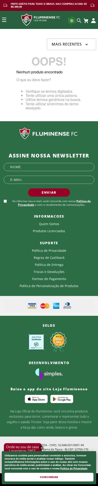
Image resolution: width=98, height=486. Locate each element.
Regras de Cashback (49, 258)
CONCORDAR (49, 477)
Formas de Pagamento (49, 279)
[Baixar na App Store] (36, 399)
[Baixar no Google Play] (61, 399)
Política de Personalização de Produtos (49, 286)
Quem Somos (49, 224)
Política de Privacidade (73, 468)
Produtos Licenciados (49, 231)
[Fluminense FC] (49, 133)
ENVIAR (49, 192)
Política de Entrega (49, 265)
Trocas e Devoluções (49, 272)
